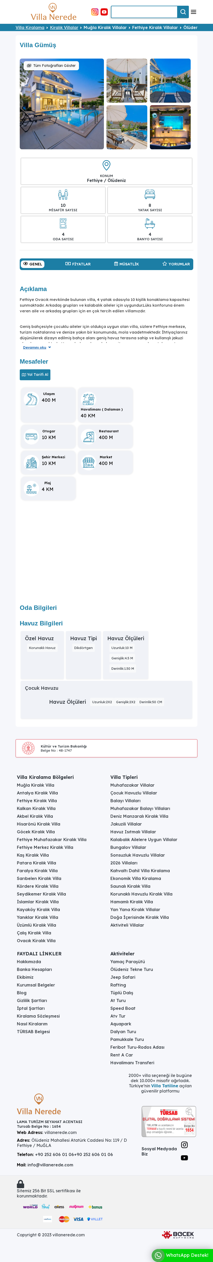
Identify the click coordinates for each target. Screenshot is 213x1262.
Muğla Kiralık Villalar (105, 27)
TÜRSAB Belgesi (33, 1031)
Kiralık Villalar (64, 27)
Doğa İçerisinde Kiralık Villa (139, 917)
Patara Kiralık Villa (36, 862)
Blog (21, 992)
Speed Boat (123, 1008)
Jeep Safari (122, 977)
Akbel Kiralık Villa (35, 816)
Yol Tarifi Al (37, 374)
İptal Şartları (31, 1008)
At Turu (118, 1000)
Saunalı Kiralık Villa (130, 886)
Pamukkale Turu (127, 1039)
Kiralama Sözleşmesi (38, 1016)
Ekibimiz (25, 977)
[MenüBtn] (193, 12)
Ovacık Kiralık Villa (36, 940)
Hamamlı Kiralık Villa (131, 901)
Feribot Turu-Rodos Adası (137, 1047)
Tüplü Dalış (121, 992)
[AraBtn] (183, 12)
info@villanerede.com (50, 1164)
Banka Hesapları (34, 969)
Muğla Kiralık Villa (35, 785)
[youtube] (104, 11)
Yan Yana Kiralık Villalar (135, 909)
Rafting (118, 985)
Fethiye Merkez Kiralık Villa (45, 847)
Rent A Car (121, 1054)
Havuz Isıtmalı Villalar (133, 831)
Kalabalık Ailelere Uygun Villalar (143, 839)
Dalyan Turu (123, 1031)
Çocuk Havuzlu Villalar (133, 792)
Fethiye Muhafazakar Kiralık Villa (51, 839)
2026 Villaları (123, 862)
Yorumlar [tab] (179, 264)
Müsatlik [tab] (129, 264)
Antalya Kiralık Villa (37, 792)
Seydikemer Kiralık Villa (41, 894)
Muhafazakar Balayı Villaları (140, 808)
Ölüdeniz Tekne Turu (131, 969)
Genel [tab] (35, 264)
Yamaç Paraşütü (127, 961)
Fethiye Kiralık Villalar (155, 27)
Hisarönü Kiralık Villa (38, 824)
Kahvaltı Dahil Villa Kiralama (140, 870)
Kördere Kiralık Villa (37, 886)
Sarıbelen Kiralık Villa (39, 878)
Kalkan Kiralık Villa (36, 808)
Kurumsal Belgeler (36, 985)
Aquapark (120, 1023)
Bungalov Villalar (128, 847)
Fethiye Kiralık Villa (37, 800)
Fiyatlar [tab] (81, 264)
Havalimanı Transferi (132, 1062)
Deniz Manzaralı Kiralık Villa (139, 816)
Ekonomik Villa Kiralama (135, 878)
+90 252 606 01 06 (54, 1154)
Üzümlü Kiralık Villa (36, 925)
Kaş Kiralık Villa (33, 855)
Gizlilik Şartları (32, 1000)
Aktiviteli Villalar (127, 925)
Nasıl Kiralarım (32, 1023)
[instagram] (94, 11)
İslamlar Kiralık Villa (38, 901)
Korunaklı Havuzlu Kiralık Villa (141, 894)
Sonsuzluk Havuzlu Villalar (137, 855)
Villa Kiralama (30, 27)
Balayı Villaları (125, 800)
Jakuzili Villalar (126, 824)
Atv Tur (117, 1016)
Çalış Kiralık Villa (34, 932)
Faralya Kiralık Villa (37, 870)
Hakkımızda (29, 961)
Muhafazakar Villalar (132, 785)
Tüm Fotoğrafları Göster (54, 65)
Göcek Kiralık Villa (36, 831)
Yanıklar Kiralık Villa (37, 917)
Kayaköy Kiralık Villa (38, 909)
